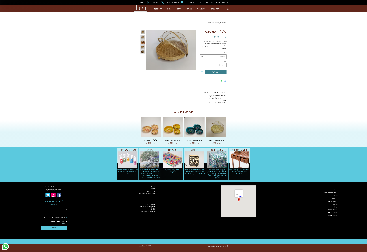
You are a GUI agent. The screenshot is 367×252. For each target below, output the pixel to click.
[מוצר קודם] (229, 127)
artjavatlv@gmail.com (53, 190)
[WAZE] (47, 195)
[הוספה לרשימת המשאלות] (202, 72)
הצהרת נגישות (332, 210)
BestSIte (142, 246)
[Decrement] (225, 65)
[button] (147, 2)
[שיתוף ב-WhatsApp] (221, 81)
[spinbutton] (222, 65)
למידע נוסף (224, 48)
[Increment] (219, 65)
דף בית (335, 186)
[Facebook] (59, 195)
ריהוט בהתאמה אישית (330, 192)
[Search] (228, 9)
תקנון (335, 207)
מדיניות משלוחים (332, 213)
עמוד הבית (223, 23)
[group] (183, 132)
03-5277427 (49, 186)
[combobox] (213, 56)
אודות (335, 195)
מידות (224, 52)
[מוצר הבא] (138, 127)
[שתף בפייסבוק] (225, 81)
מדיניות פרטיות (332, 216)
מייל (65, 209)
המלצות (334, 198)
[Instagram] (53, 195)
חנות (335, 189)
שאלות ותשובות (332, 201)
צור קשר (334, 204)
